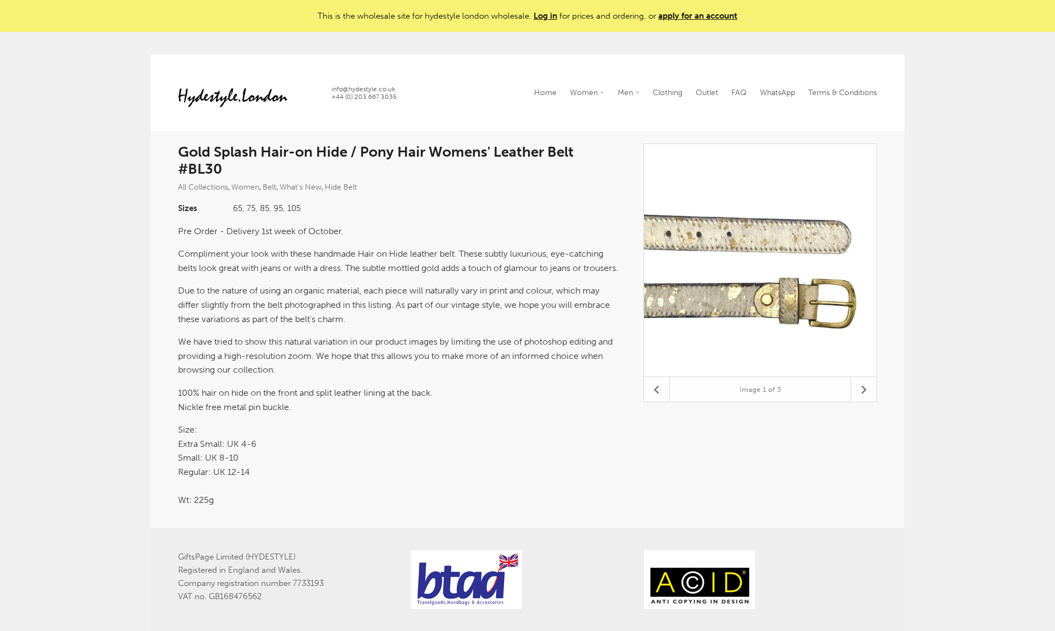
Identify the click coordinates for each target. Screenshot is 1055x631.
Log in (545, 16)
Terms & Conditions (842, 92)
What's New (300, 187)
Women (585, 92)
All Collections (203, 187)
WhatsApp (777, 92)
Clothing (667, 92)
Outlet (707, 92)
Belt (269, 187)
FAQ (739, 92)
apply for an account (697, 16)
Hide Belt (341, 187)
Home (545, 92)
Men (626, 92)
